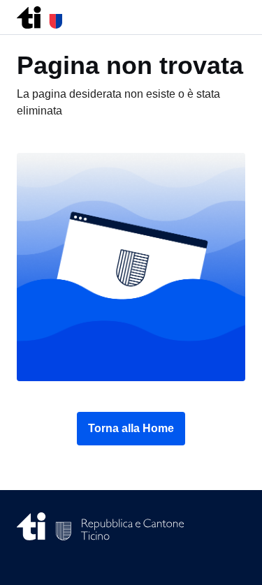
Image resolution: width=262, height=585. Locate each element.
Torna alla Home (131, 428)
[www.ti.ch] (39, 13)
